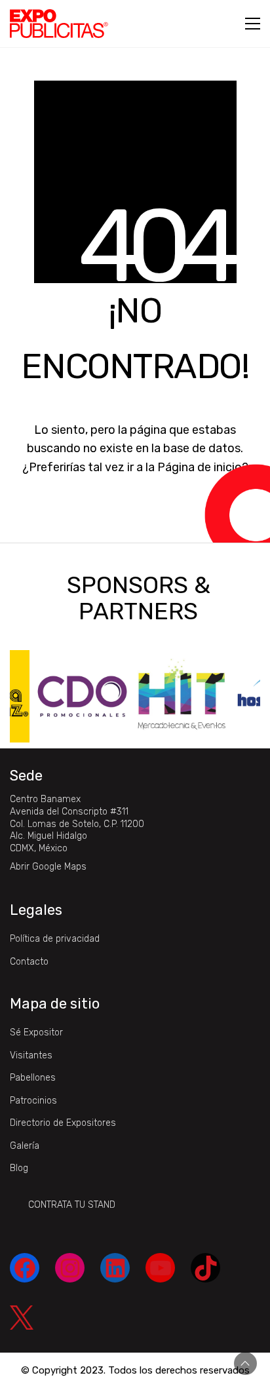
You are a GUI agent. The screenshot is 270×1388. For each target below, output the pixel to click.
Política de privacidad (55, 938)
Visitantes (31, 1055)
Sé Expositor (36, 1032)
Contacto (29, 961)
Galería (24, 1145)
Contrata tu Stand (71, 1204)
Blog (19, 1168)
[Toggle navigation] (252, 23)
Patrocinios (33, 1100)
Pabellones (33, 1077)
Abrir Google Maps (48, 866)
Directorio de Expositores (63, 1122)
